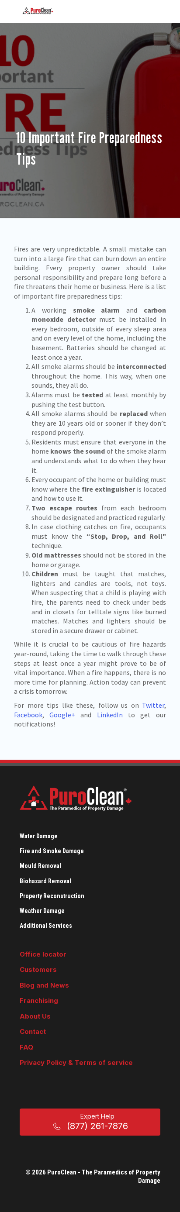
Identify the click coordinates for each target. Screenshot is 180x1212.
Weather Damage (42, 910)
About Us (35, 1016)
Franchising (39, 1000)
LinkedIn (110, 714)
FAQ (26, 1047)
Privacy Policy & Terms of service (76, 1062)
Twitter (153, 705)
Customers (38, 969)
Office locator (43, 954)
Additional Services (46, 925)
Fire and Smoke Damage (52, 850)
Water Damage (39, 836)
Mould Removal (40, 865)
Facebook (28, 714)
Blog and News (44, 985)
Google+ (62, 714)
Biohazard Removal (45, 881)
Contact (33, 1031)
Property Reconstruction (52, 895)
